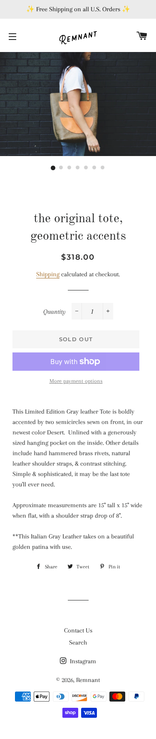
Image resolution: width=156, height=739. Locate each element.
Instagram (82, 661)
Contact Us (78, 630)
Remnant (88, 680)
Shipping (47, 274)
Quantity (54, 311)
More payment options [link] (76, 381)
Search (78, 642)
